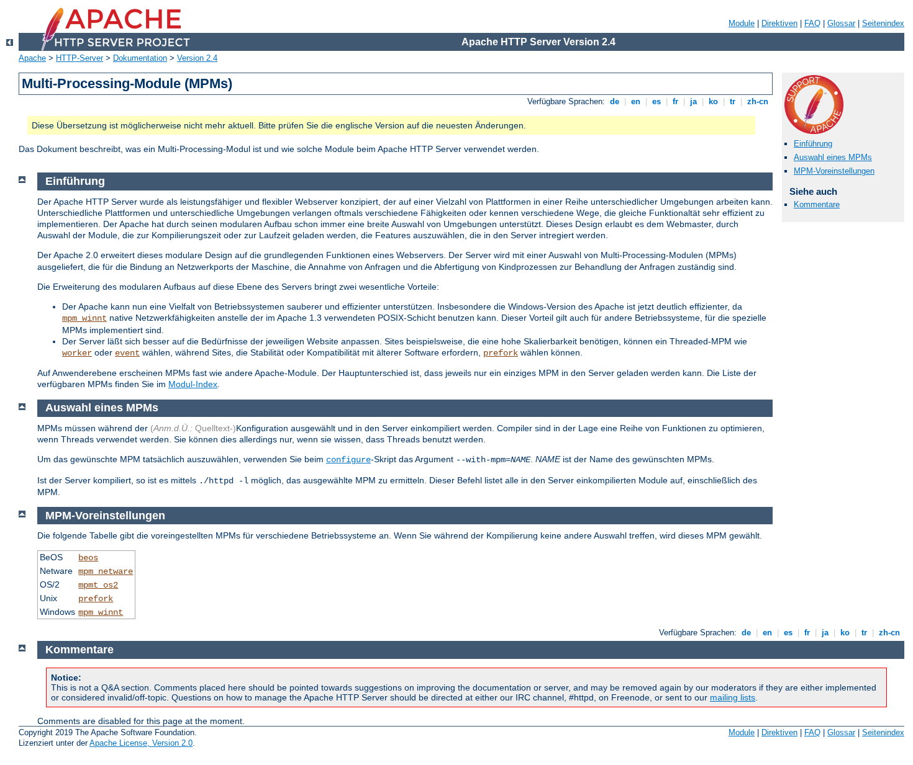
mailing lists (732, 697)
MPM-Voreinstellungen (834, 171)
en (636, 101)
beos (88, 558)
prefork (500, 353)
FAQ (812, 23)
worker (77, 353)
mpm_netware (105, 571)
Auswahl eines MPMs (833, 157)
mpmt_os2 (98, 585)
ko (713, 101)
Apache (32, 58)
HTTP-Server (79, 58)
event (127, 353)
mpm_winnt (84, 318)
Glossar (841, 23)
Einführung (813, 143)
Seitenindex (883, 23)
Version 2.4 (197, 58)
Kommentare (817, 204)
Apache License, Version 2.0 (141, 743)
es (656, 101)
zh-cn (758, 101)
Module (742, 23)
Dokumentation (140, 58)
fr (675, 101)
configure (348, 460)
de (614, 101)
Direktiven (779, 23)
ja (693, 101)
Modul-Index (192, 384)
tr (732, 101)
